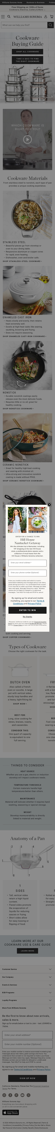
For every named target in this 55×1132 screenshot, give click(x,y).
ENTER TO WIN (27, 610)
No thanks (27, 616)
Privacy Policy (34, 603)
